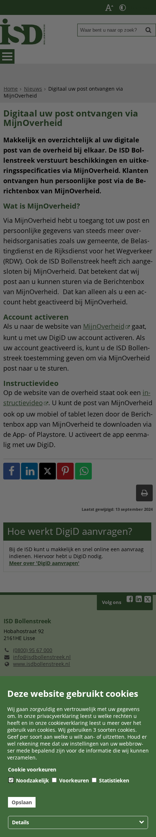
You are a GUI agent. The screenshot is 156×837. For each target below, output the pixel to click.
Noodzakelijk (32, 780)
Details (20, 822)
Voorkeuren (73, 780)
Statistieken (113, 780)
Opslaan (22, 802)
